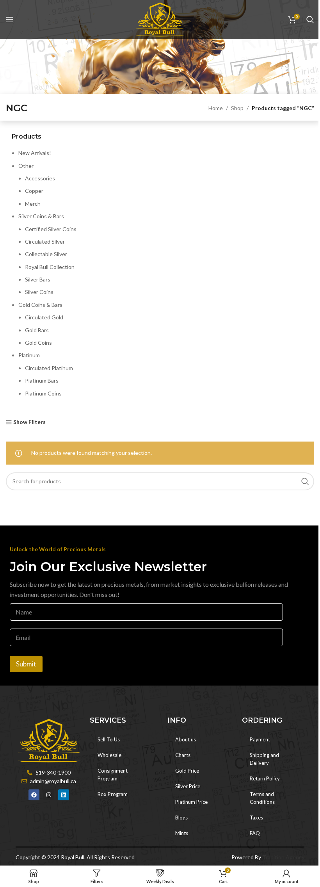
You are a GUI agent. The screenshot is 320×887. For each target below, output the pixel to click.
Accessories (40, 178)
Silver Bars (37, 279)
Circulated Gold (44, 317)
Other (26, 165)
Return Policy (265, 778)
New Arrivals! (34, 153)
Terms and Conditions (262, 798)
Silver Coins (39, 292)
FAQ (255, 833)
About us (185, 739)
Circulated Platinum (49, 368)
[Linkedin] (63, 794)
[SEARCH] (305, 481)
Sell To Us (109, 739)
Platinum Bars (42, 380)
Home (215, 108)
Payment (260, 739)
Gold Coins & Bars (40, 304)
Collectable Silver (46, 254)
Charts (182, 755)
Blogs (181, 817)
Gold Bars (37, 330)
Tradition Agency (283, 857)
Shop (237, 108)
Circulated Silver (45, 241)
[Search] (310, 19)
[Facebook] (33, 794)
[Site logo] (160, 19)
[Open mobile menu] (10, 19)
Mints (181, 833)
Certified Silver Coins (50, 229)
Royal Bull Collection (50, 267)
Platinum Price (191, 802)
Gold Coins (38, 342)
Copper (34, 190)
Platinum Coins (43, 393)
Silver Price (187, 786)
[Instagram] (48, 794)
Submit (26, 664)
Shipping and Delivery (264, 759)
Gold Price (187, 771)
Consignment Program (113, 775)
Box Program (113, 794)
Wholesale (109, 755)
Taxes (256, 817)
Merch (33, 203)
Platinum (29, 355)
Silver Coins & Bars (41, 216)
